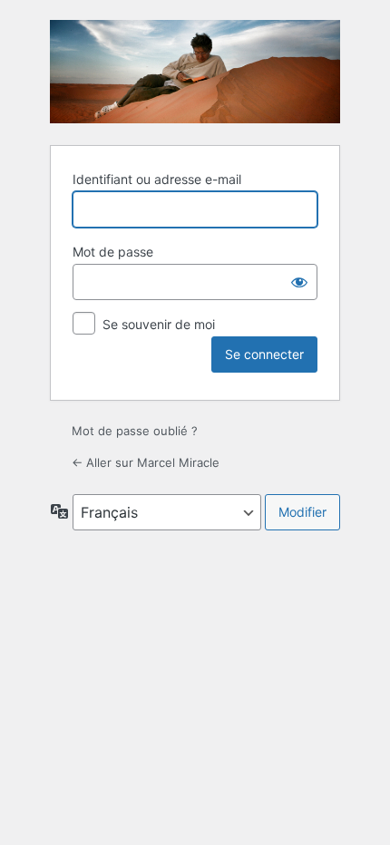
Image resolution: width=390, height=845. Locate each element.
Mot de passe (113, 251)
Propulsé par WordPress (195, 71)
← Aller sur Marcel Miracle (145, 462)
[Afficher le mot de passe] (299, 282)
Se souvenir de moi (158, 324)
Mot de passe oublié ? (135, 430)
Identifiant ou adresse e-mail (157, 179)
